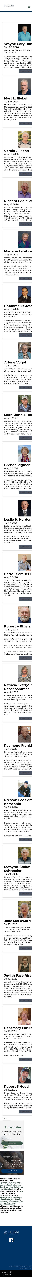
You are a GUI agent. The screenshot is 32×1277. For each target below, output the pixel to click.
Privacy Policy (24, 1268)
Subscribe (12, 1143)
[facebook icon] (11, 1240)
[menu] (29, 7)
